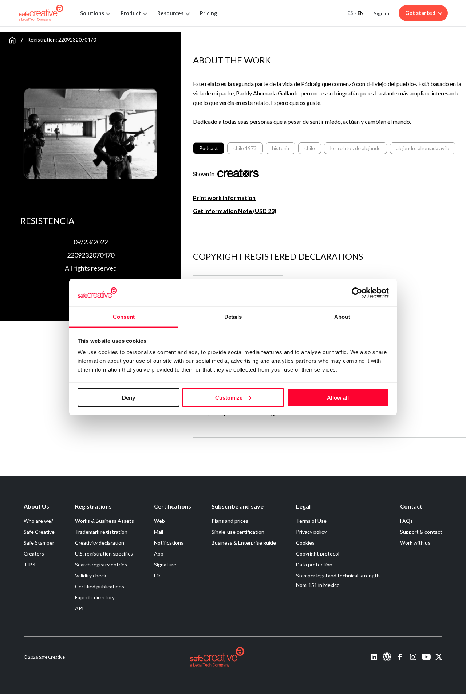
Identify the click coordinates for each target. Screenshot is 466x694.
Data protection (314, 564)
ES (350, 13)
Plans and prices (230, 521)
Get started (420, 13)
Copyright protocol (317, 553)
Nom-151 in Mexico (318, 585)
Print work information (224, 197)
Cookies (305, 543)
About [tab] (342, 317)
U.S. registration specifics (104, 553)
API (79, 608)
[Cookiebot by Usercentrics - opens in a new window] (357, 292)
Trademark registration (101, 532)
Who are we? (38, 521)
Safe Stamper (39, 543)
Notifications (168, 543)
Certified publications (99, 586)
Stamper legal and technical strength (338, 575)
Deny (128, 397)
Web (159, 521)
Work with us (415, 543)
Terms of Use (311, 521)
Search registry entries (101, 564)
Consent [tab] (124, 317)
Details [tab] (233, 317)
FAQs (406, 521)
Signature (165, 564)
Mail (158, 532)
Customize (228, 397)
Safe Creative (39, 532)
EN (361, 13)
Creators (34, 553)
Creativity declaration (99, 543)
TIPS (29, 564)
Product (131, 13)
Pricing (208, 13)
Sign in (381, 13)
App (158, 553)
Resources (170, 13)
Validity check (90, 575)
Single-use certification (238, 532)
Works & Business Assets (104, 521)
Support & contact (421, 532)
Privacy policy (311, 532)
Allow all (338, 397)
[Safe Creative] (41, 13)
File (158, 575)
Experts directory (95, 597)
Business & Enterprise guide (244, 543)
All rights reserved (91, 268)
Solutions (92, 13)
